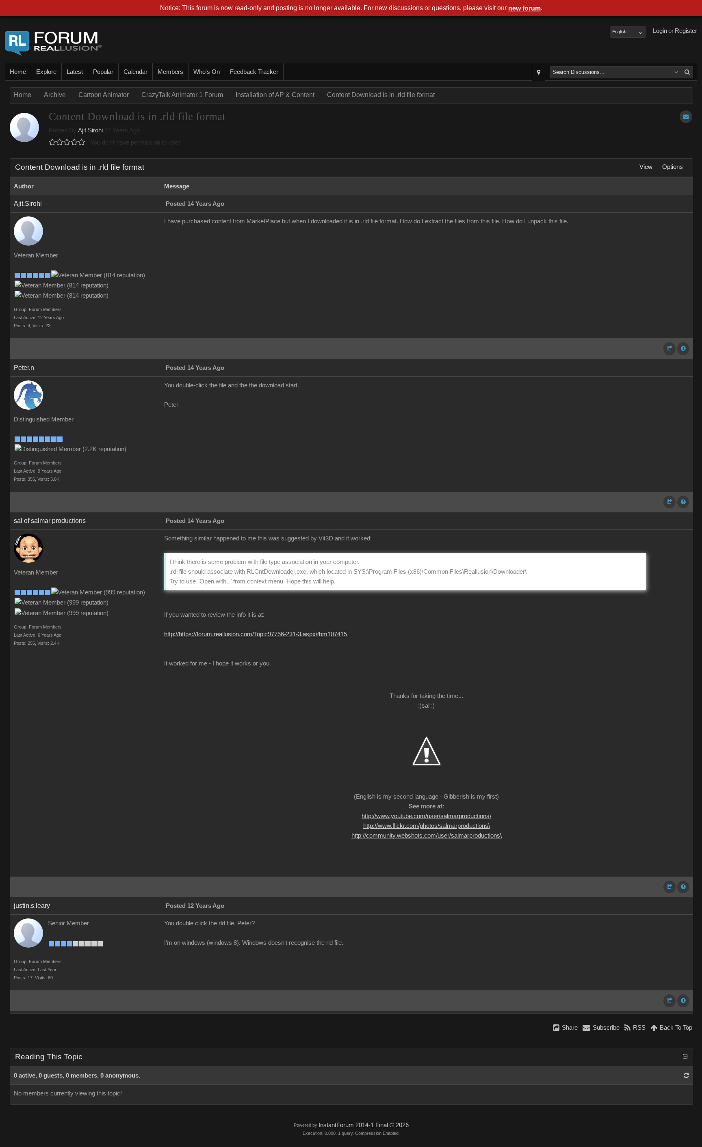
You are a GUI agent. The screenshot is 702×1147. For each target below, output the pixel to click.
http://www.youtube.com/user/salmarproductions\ (426, 816)
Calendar (135, 72)
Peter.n (24, 367)
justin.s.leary (32, 905)
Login (660, 31)
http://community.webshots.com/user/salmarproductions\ (426, 835)
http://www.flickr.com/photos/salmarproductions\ (426, 826)
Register (686, 31)
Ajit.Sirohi (90, 130)
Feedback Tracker (254, 72)
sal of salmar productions (50, 520)
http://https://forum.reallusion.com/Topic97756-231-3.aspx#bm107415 (255, 634)
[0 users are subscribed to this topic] (686, 116)
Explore (46, 72)
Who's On (206, 72)
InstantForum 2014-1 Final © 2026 (363, 1125)
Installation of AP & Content (275, 94)
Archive (55, 94)
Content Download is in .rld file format (381, 94)
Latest (75, 72)
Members (170, 72)
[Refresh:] (686, 1075)
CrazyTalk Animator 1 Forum (182, 94)
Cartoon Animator (103, 94)
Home (18, 72)
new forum (524, 8)
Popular (103, 72)
